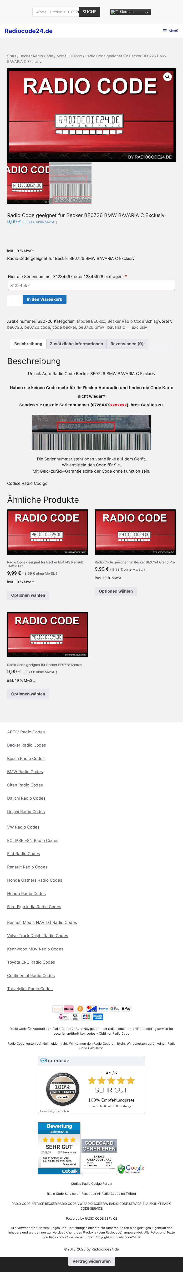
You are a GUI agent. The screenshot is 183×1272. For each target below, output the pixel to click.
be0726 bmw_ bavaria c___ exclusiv (112, 327)
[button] (167, 76)
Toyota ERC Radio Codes (31, 962)
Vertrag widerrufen (91, 1261)
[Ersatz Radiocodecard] (99, 1173)
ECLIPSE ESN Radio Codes (32, 840)
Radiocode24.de (29, 30)
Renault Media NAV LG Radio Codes (42, 922)
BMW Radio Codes (25, 771)
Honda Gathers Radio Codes (34, 880)
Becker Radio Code (36, 56)
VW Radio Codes (23, 827)
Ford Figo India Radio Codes (34, 906)
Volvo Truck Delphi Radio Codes (37, 935)
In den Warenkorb (44, 299)
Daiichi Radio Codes (26, 798)
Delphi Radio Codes (26, 811)
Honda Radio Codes (26, 893)
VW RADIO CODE (89, 1204)
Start (11, 56)
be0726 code (37, 327)
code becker (64, 327)
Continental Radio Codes (31, 975)
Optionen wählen (28, 595)
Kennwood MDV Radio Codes (35, 949)
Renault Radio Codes (27, 867)
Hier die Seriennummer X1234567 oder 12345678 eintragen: (67, 276)
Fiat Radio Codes (23, 853)
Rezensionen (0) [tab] (127, 343)
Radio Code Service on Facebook (71, 1194)
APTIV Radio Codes (26, 732)
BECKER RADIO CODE (60, 1204)
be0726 (14, 327)
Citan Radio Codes (25, 785)
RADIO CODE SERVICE (28, 1204)
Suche (89, 11)
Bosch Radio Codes (26, 758)
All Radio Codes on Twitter (116, 1194)
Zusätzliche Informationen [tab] (76, 343)
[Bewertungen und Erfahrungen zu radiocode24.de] (59, 1173)
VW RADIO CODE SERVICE (122, 1204)
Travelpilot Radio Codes (30, 988)
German (126, 12)
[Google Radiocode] (131, 1173)
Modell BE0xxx (69, 56)
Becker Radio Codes (26, 745)
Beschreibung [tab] (28, 343)
